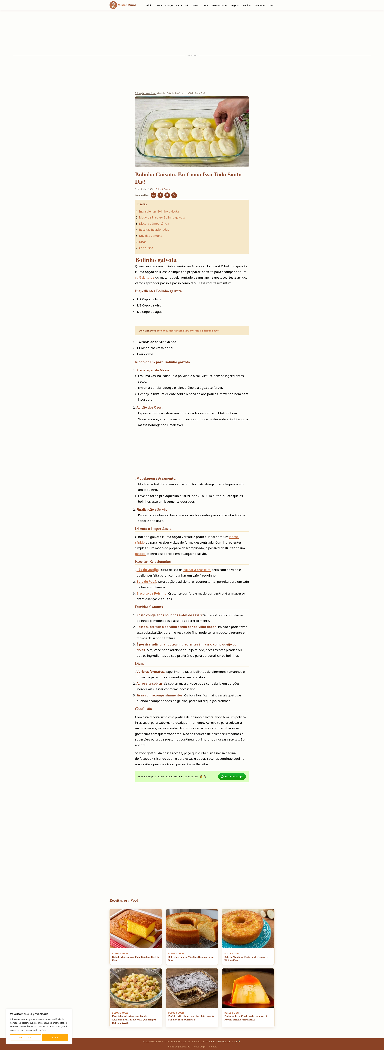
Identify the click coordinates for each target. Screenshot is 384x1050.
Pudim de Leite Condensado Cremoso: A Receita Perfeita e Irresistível (245, 1017)
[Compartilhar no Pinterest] (167, 195)
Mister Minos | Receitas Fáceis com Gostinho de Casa (178, 1041)
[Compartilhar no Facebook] (160, 195)
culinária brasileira (197, 570)
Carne (159, 5)
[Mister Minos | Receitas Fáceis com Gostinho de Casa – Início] (124, 5)
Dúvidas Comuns (150, 236)
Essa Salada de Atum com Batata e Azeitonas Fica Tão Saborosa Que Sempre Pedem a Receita (134, 1019)
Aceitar (55, 1037)
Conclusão (146, 248)
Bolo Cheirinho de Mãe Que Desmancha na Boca (190, 958)
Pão (187, 5)
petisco (140, 554)
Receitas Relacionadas (154, 230)
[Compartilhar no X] (174, 195)
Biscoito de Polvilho (151, 593)
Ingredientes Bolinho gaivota (159, 211)
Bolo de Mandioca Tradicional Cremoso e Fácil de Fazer (246, 958)
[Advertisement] (192, 33)
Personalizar (25, 1037)
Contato (213, 1046)
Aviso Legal (200, 1046)
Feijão (149, 5)
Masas (196, 5)
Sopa (205, 5)
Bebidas (247, 5)
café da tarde (144, 277)
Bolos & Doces (219, 5)
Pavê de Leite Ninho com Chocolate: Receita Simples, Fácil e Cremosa (191, 1017)
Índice (143, 204)
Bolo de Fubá (146, 581)
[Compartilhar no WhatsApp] (153, 195)
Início (138, 93)
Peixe (179, 5)
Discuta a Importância (154, 224)
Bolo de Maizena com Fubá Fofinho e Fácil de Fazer (187, 330)
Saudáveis (260, 5)
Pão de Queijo (147, 570)
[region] (39, 1026)
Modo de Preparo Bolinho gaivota (162, 217)
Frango (169, 5)
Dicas (271, 5)
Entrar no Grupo (234, 776)
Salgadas (235, 5)
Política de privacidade (178, 1046)
